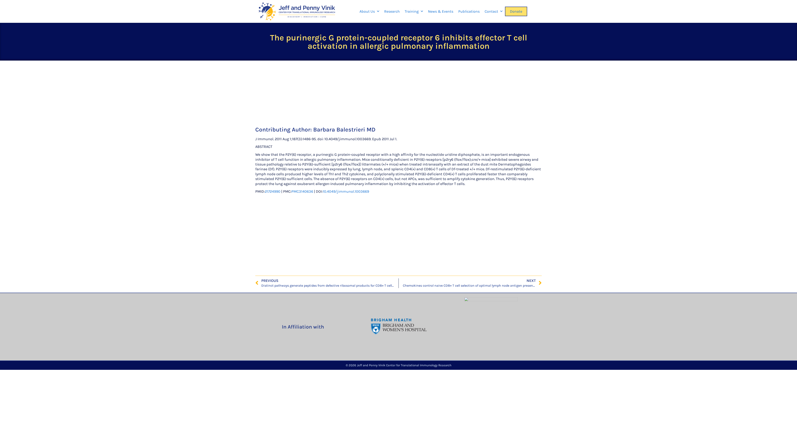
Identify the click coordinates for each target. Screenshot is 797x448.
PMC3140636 (302, 191)
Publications (469, 11)
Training (412, 11)
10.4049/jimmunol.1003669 (346, 191)
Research (392, 11)
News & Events (440, 11)
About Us (367, 11)
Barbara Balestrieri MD (344, 129)
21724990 (272, 191)
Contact (491, 11)
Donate (516, 11)
